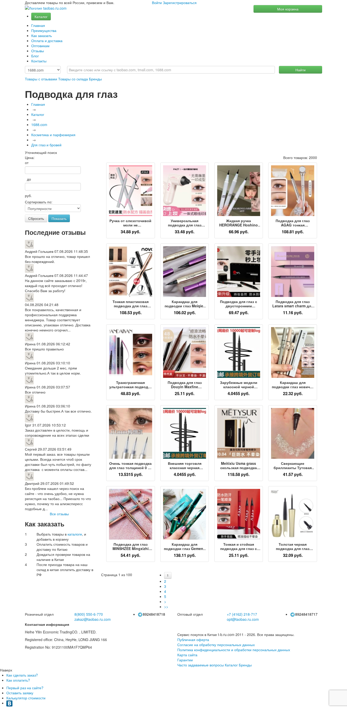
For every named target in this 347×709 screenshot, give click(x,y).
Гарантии (185, 659)
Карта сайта (187, 654)
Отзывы (37, 50)
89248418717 (306, 614)
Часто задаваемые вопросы (200, 664)
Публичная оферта (193, 639)
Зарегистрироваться (180, 2)
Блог (35, 55)
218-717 (242, 614)
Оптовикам (40, 45)
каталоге (75, 534)
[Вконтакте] (9, 702)
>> (166, 606)
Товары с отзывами (41, 78)
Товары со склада (73, 78)
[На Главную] (46, 8)
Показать (59, 218)
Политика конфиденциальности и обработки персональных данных (233, 649)
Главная (38, 25)
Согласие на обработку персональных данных (216, 644)
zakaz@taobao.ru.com (92, 619)
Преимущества (43, 30)
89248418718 (154, 614)
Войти (157, 2)
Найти (300, 69)
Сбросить (36, 218)
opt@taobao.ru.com (243, 619)
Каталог (41, 16)
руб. (28, 195)
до (28, 179)
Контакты (38, 60)
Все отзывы (59, 513)
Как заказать (41, 35)
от (26, 162)
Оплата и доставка (46, 40)
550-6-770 (88, 614)
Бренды (95, 78)
